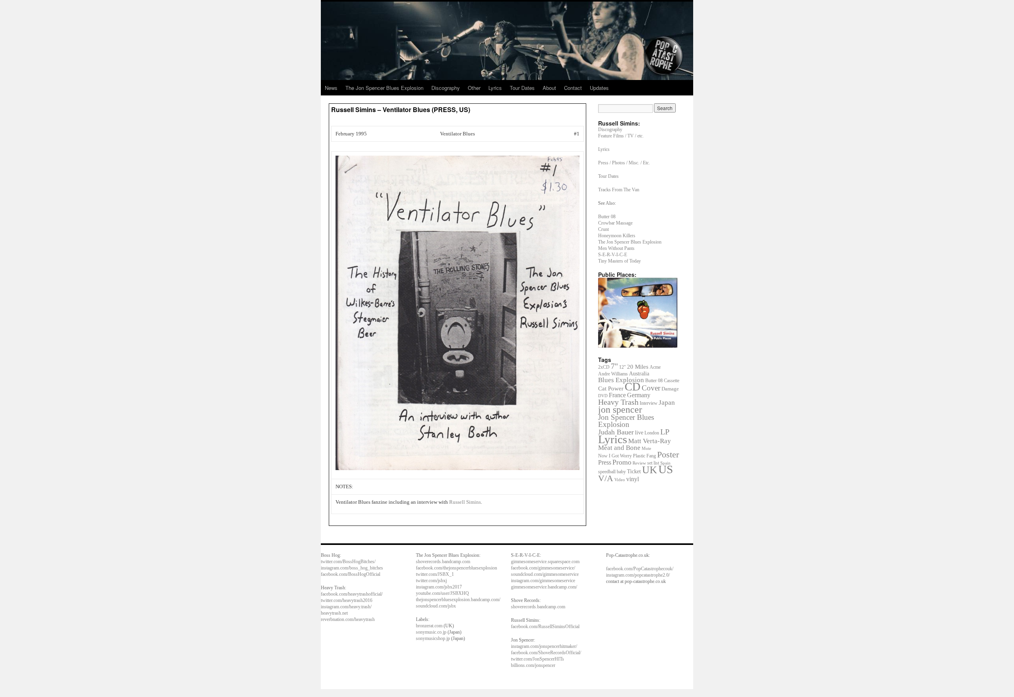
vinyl (632, 479)
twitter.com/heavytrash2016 (346, 600)
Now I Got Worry (615, 456)
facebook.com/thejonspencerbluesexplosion (456, 568)
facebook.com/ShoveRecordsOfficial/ (546, 652)
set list (653, 463)
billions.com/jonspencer (533, 665)
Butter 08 (607, 216)
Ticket (634, 471)
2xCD (604, 367)
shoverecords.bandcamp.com (443, 561)
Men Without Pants (616, 248)
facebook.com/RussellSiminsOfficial (545, 626)
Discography (445, 87)
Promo (621, 462)
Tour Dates (522, 87)
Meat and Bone (619, 447)
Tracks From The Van (618, 189)
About (549, 87)
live (639, 433)
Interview (649, 403)
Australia (639, 374)
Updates (599, 87)
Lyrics (495, 87)
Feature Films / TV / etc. (621, 136)
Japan (667, 402)
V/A (605, 478)
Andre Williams (613, 374)
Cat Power (610, 388)
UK (649, 470)
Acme (655, 367)
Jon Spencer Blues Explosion (626, 420)
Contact (573, 87)
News (331, 87)
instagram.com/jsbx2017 (439, 587)
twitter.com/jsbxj (431, 580)
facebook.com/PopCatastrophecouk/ (639, 568)
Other (474, 87)
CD (632, 387)
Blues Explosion (621, 380)
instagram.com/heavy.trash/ (346, 606)
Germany (638, 395)
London (651, 433)
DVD (603, 395)
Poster (668, 454)
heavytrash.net (334, 613)
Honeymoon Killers (616, 235)
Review (639, 463)
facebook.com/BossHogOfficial (350, 574)
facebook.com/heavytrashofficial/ (352, 594)
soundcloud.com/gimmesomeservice (545, 574)
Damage (670, 389)
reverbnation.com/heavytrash (348, 619)
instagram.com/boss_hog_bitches (352, 568)
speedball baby (612, 471)
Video (619, 480)
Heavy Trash (618, 402)
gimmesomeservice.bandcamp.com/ (544, 587)
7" (614, 366)
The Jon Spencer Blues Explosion (384, 87)
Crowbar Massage (615, 223)
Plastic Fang (644, 456)
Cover (651, 388)
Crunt (603, 229)
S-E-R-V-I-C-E (612, 254)
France (617, 395)
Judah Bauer (616, 432)
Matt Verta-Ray (649, 441)
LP (664, 431)
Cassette (671, 380)
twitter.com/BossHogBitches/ (348, 561)
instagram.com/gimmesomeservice (543, 580)
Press (604, 462)
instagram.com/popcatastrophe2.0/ (638, 575)
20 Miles (637, 366)
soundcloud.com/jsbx (436, 606)
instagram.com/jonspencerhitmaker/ (544, 646)
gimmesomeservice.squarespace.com (545, 561)
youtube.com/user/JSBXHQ (442, 593)
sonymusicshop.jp (433, 638)
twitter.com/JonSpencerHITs (537, 659)
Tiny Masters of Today (619, 261)
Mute (646, 448)
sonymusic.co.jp (431, 632)
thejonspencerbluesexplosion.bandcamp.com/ (458, 599)
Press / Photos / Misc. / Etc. (624, 163)
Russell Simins (465, 502)
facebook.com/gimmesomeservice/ (543, 568)
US (665, 469)
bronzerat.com (429, 625)
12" (622, 367)
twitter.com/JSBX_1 (435, 574)
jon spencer (620, 409)
